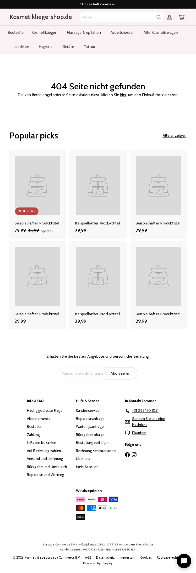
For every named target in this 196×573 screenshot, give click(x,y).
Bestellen (35, 426)
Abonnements (38, 419)
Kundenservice (88, 410)
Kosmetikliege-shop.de (41, 17)
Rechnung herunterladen (96, 451)
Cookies (146, 557)
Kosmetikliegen (44, 32)
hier (123, 94)
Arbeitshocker (122, 32)
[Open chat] (184, 561)
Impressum (128, 557)
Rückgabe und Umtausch (47, 467)
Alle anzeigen (174, 135)
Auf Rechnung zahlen (44, 451)
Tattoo (89, 46)
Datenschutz (105, 557)
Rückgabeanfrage (90, 435)
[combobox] (121, 17)
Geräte (68, 46)
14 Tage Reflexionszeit (98, 4)
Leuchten (21, 46)
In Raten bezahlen (41, 443)
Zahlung (33, 435)
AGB (88, 557)
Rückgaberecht (167, 557)
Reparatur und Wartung (45, 475)
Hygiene (46, 46)
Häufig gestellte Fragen (46, 410)
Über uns (83, 459)
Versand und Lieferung (45, 459)
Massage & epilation (84, 32)
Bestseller (16, 32)
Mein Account (87, 467)
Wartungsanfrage (90, 426)
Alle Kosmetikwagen (160, 32)
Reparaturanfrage (90, 419)
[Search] (158, 17)
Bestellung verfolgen (93, 443)
